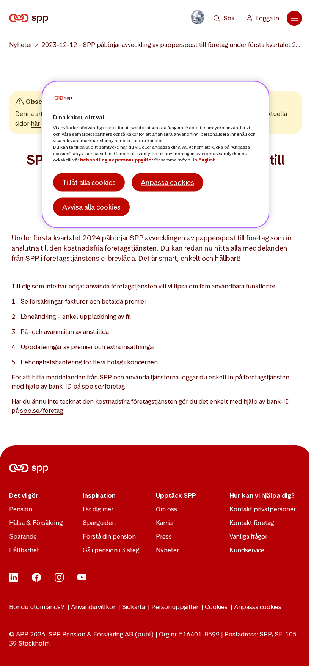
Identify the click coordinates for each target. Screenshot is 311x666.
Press (164, 536)
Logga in (267, 18)
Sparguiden (99, 523)
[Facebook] (36, 579)
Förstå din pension (109, 536)
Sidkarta (133, 607)
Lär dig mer (98, 509)
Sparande (23, 536)
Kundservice (246, 550)
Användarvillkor (93, 607)
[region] (155, 154)
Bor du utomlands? (36, 607)
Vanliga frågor (248, 536)
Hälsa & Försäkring (36, 523)
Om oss (166, 509)
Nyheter (20, 45)
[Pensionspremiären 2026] (197, 17)
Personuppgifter (174, 607)
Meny (294, 18)
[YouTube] (81, 579)
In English (204, 160)
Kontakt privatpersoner (262, 509)
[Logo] (30, 18)
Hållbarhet (24, 550)
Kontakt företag (251, 523)
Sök (229, 18)
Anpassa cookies (257, 607)
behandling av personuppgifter (116, 160)
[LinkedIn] (13, 579)
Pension (20, 509)
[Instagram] (59, 579)
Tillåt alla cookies (89, 182)
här (36, 123)
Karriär (165, 523)
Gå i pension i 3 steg (111, 550)
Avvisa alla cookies (91, 207)
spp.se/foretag (105, 386)
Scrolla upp (295, 650)
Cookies (216, 607)
